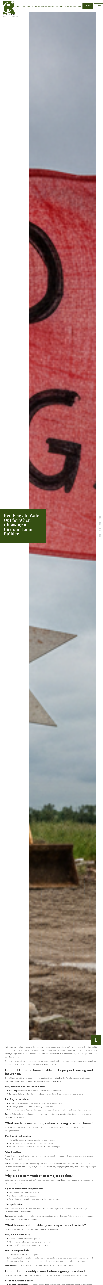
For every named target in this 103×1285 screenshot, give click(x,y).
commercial (53, 6)
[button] (19, 6)
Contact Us (87, 6)
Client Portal (98, 6)
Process (34, 6)
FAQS (79, 6)
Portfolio (26, 6)
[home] (10, 8)
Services (73, 6)
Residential (42, 6)
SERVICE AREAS (64, 6)
